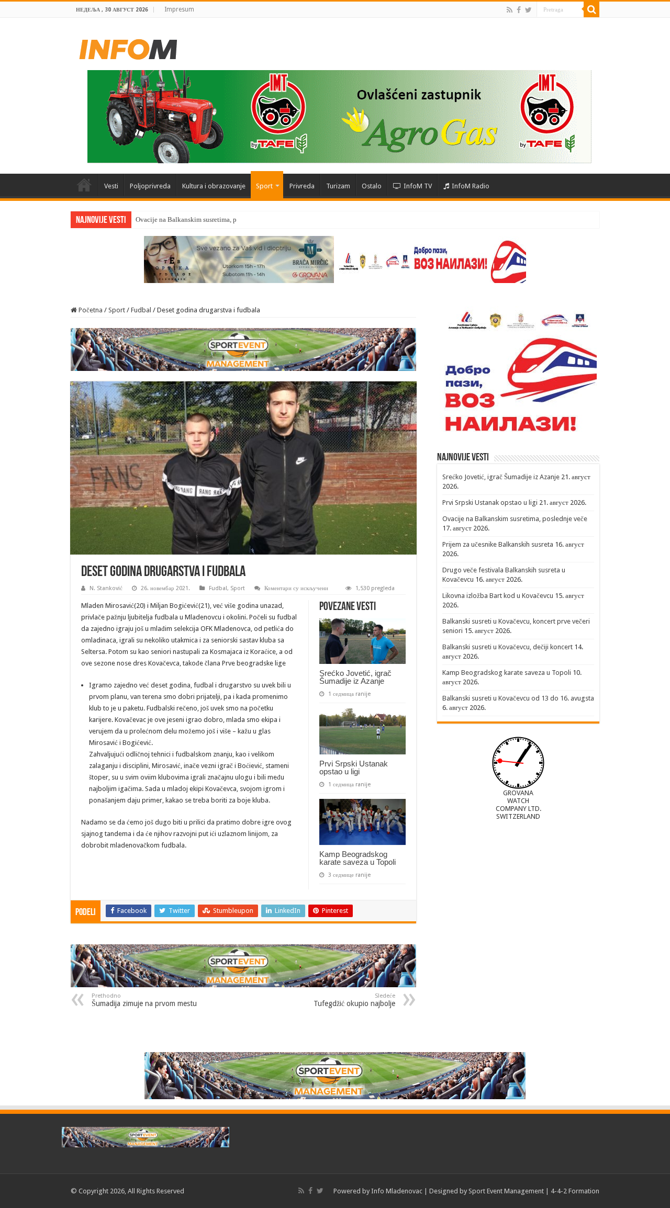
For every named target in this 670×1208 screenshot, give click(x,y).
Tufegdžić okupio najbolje (354, 1000)
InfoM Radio (470, 186)
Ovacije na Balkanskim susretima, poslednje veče (205, 219)
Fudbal (141, 310)
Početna (84, 185)
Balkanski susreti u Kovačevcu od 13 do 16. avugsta (518, 698)
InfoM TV (418, 186)
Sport (264, 186)
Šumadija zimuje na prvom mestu (144, 1000)
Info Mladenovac (396, 1191)
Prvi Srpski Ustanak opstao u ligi (353, 767)
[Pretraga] (591, 9)
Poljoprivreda (150, 186)
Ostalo (372, 186)
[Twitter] (528, 10)
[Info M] (128, 47)
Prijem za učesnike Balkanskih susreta (497, 544)
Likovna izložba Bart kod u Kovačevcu (497, 596)
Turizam (338, 186)
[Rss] (509, 10)
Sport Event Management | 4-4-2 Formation (533, 1191)
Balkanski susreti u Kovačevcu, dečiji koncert (507, 647)
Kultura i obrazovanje (213, 186)
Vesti (111, 186)
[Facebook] (519, 10)
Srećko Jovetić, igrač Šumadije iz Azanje (355, 677)
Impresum (179, 9)
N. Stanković (106, 588)
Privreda (302, 186)
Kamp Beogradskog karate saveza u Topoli (357, 858)
